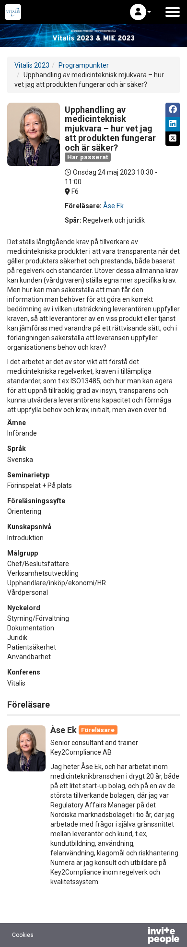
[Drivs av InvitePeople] (138, 936)
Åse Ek (113, 206)
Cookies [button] (23, 935)
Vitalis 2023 (31, 65)
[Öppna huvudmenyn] (172, 12)
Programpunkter (83, 65)
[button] (140, 12)
